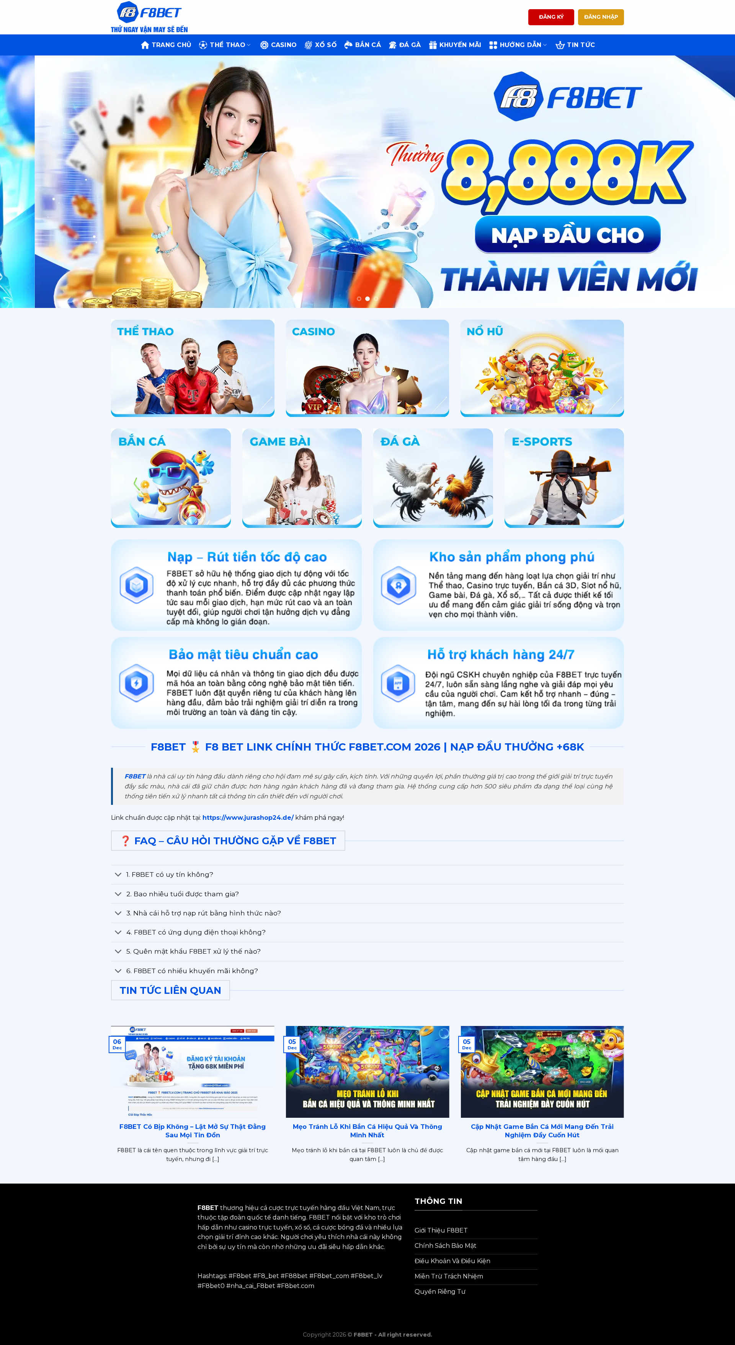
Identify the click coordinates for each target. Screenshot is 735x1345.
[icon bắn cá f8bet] (171, 478)
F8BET (134, 776)
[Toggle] (118, 875)
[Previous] (24, 181)
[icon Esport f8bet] (564, 478)
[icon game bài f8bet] (302, 478)
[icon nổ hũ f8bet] (542, 368)
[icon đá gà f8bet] (433, 478)
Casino (284, 45)
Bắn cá (368, 45)
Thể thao (227, 45)
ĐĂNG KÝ (551, 17)
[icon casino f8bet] (367, 368)
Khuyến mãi (460, 45)
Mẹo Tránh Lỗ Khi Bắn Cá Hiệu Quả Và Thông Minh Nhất (367, 1131)
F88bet (296, 1276)
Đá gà (410, 45)
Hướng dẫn (521, 45)
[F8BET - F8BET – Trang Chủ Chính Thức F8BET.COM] (149, 17)
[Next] (710, 181)
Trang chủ (172, 45)
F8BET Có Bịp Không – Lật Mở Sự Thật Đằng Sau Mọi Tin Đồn (192, 1131)
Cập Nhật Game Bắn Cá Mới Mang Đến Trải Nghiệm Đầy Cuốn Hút (542, 1131)
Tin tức (581, 45)
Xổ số (326, 45)
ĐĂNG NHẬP (601, 17)
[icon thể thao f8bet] (192, 368)
